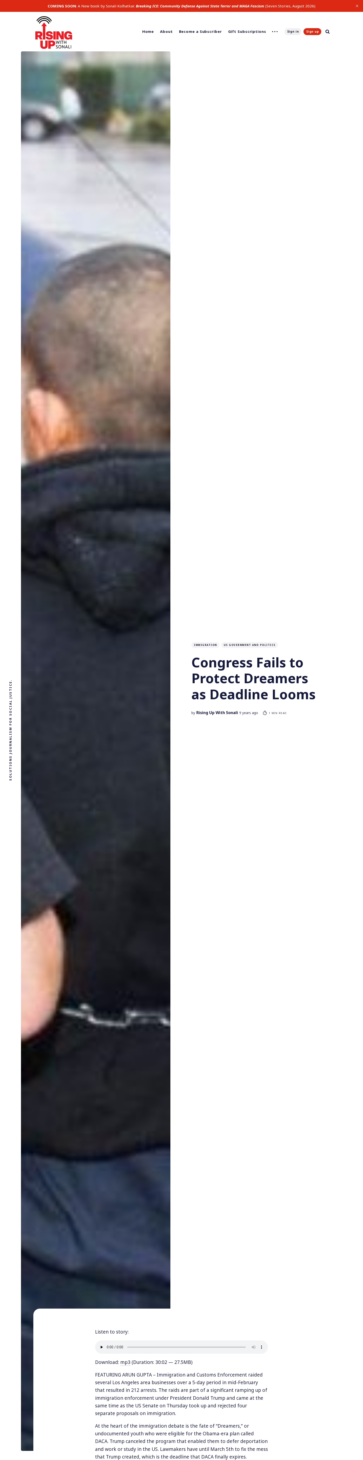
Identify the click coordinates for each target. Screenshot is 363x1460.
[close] (357, 6)
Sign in (293, 31)
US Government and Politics (250, 645)
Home (148, 31)
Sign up (312, 31)
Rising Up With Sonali (217, 712)
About (166, 31)
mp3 (125, 1362)
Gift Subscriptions (247, 31)
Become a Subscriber (200, 31)
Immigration (205, 645)
